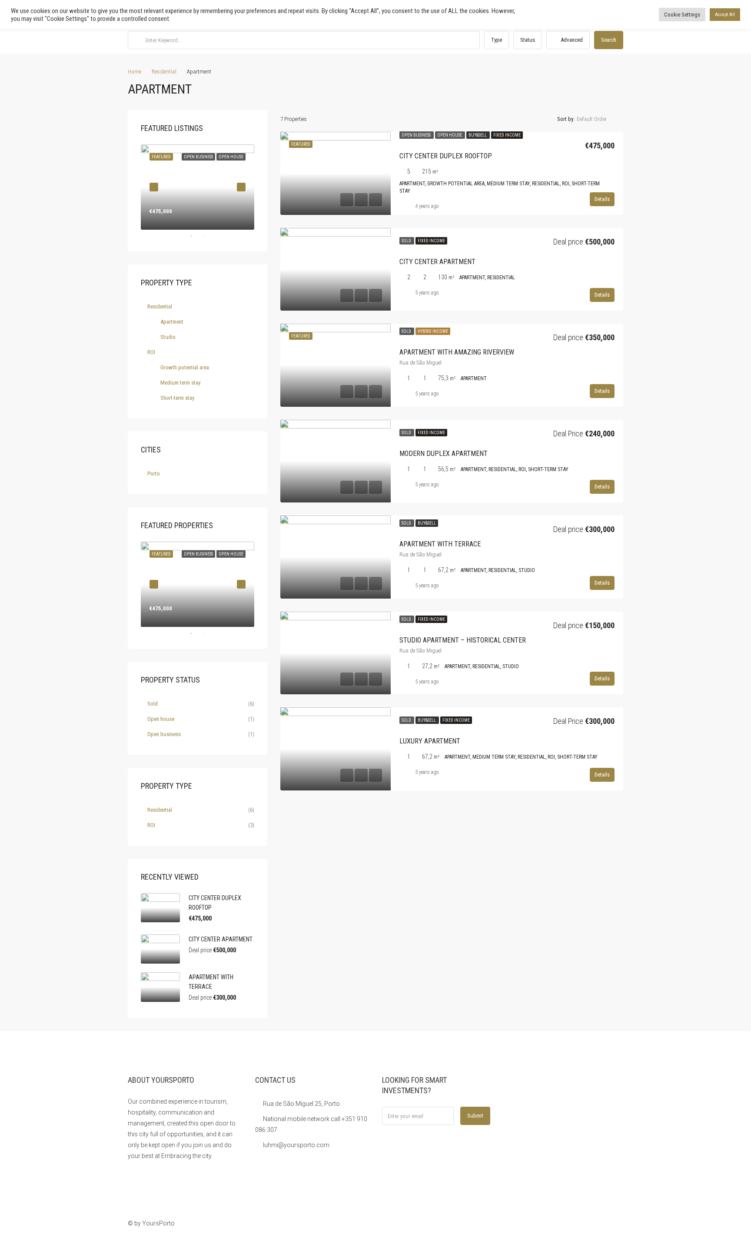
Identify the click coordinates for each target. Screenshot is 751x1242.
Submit (475, 1115)
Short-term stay (177, 398)
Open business (417, 135)
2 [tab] (208, 236)
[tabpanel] (197, 187)
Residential (164, 71)
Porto (153, 473)
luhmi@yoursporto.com (296, 1145)
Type (496, 40)
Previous (154, 187)
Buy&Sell (478, 135)
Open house (450, 135)
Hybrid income (433, 331)
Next (241, 187)
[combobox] (598, 119)
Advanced (571, 40)
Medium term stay (180, 382)
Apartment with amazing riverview (456, 352)
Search (608, 40)
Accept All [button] (725, 14)
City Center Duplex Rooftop (445, 156)
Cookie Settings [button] (682, 14)
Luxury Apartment (429, 741)
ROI (151, 352)
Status (527, 40)
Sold (407, 240)
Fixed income (507, 135)
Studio (168, 337)
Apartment (171, 321)
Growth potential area (184, 367)
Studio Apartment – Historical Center (462, 640)
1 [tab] (195, 236)
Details (602, 199)
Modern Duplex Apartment (443, 453)
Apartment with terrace (440, 544)
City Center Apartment (437, 262)
